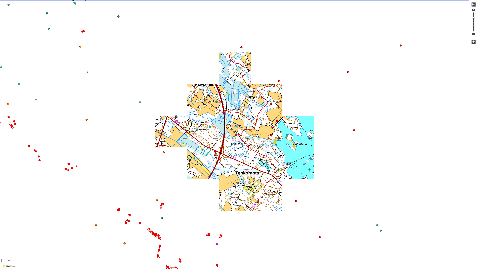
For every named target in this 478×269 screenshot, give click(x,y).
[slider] (474, 18)
